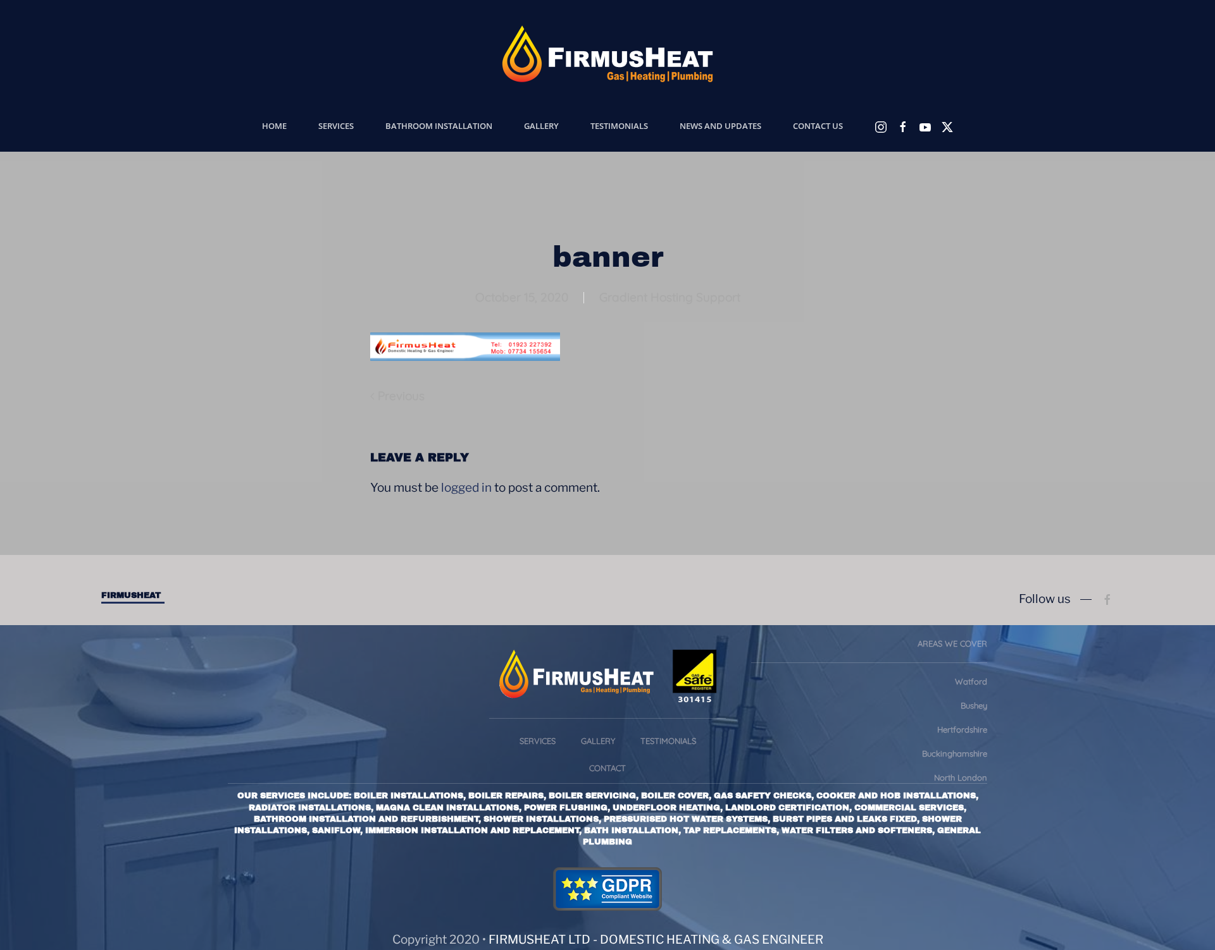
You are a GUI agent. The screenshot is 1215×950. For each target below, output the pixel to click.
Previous (401, 395)
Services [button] (336, 125)
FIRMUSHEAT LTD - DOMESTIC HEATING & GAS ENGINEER (656, 939)
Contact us (818, 125)
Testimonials (619, 125)
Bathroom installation (438, 125)
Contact (607, 768)
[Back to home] (607, 53)
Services (538, 741)
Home (274, 125)
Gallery (541, 125)
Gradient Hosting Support (669, 297)
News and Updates (720, 125)
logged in (466, 487)
